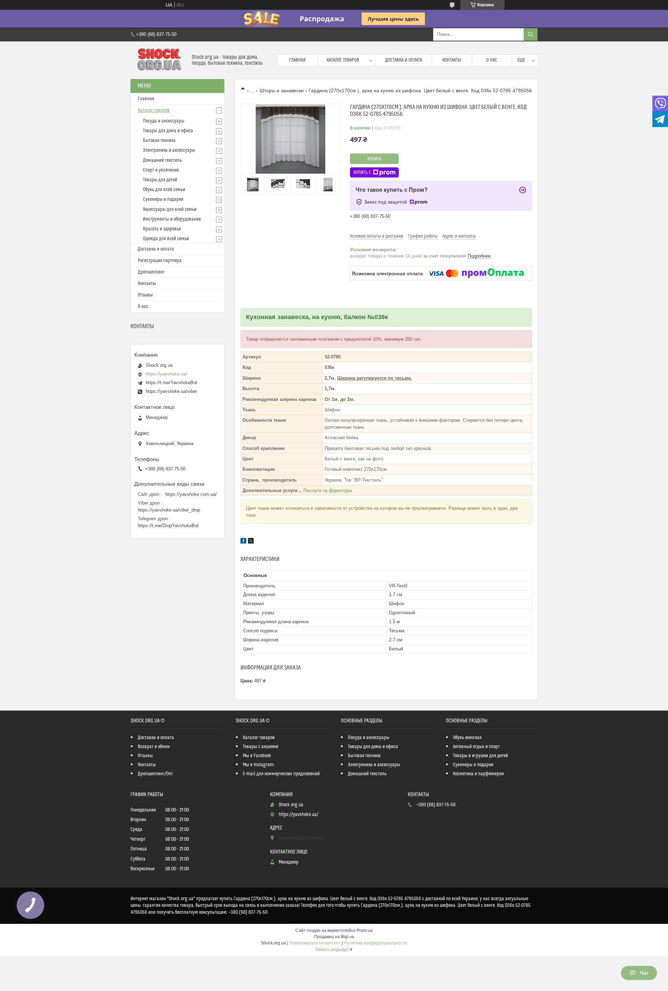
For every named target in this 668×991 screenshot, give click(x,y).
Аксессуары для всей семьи (170, 209)
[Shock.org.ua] (158, 60)
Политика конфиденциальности (375, 943)
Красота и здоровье (162, 229)
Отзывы (145, 295)
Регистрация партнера (160, 260)
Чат (644, 973)
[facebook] (243, 542)
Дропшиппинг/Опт (155, 774)
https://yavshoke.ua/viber (171, 391)
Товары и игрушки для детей (480, 756)
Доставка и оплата (403, 60)
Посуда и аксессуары (163, 121)
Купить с (362, 172)
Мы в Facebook (257, 756)
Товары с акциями (260, 747)
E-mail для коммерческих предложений (281, 774)
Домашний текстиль (162, 160)
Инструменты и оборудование (172, 219)
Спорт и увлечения (161, 170)
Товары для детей (160, 180)
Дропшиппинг (151, 272)
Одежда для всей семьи (166, 238)
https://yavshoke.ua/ (166, 373)
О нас (491, 60)
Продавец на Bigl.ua (334, 936)
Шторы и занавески (282, 90)
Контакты (451, 60)
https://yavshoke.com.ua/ (191, 494)
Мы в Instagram (258, 765)
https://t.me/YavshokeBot (171, 382)
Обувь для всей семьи (164, 189)
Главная (297, 60)
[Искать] (531, 34)
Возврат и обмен (154, 747)
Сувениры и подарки (163, 199)
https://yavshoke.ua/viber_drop (169, 510)
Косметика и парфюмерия (478, 774)
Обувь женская (467, 737)
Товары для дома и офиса (168, 131)
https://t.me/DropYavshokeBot (168, 525)
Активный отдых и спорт (476, 747)
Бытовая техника (159, 140)
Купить (374, 159)
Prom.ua (365, 930)
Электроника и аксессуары (169, 150)
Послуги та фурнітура (327, 490)
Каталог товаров (343, 60)
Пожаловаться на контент (315, 943)
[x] (251, 542)
